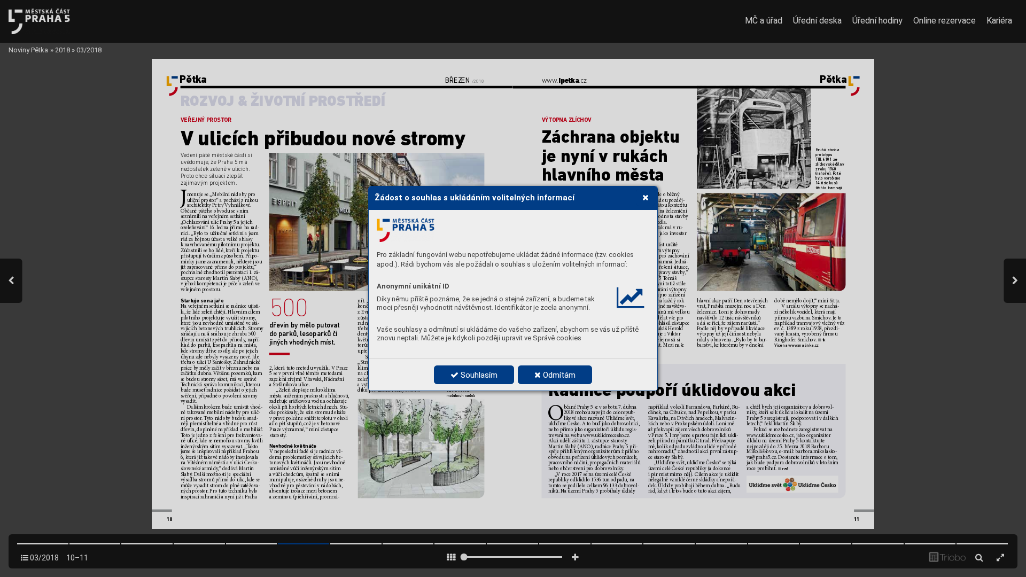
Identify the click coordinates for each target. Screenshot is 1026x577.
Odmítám (558, 375)
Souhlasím (478, 375)
